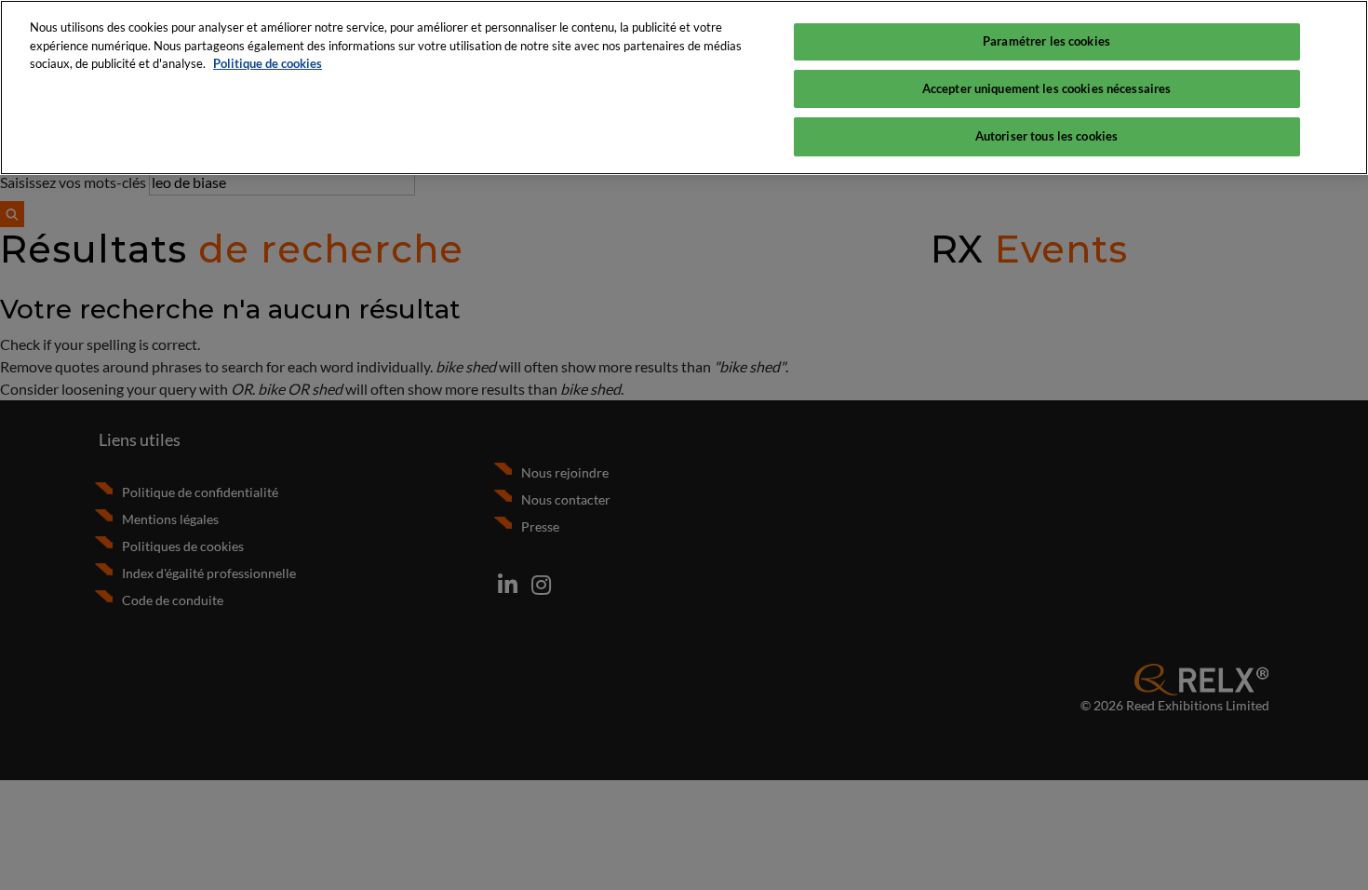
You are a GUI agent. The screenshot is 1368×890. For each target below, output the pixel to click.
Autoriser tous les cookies (1046, 135)
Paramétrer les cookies (1046, 41)
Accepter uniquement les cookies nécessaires (1047, 88)
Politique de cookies (267, 63)
